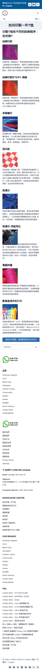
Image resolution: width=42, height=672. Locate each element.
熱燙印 (6, 190)
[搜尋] (36, 347)
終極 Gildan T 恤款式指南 (12, 628)
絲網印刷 (7, 41)
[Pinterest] (26, 667)
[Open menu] (38, 13)
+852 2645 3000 (26, 490)
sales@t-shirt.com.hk (17, 475)
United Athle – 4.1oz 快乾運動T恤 (15, 603)
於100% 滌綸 (19, 77)
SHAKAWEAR (7, 413)
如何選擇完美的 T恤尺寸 (11, 641)
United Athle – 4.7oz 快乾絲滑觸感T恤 (17, 607)
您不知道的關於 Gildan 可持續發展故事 (17, 635)
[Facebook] (14, 667)
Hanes (5, 568)
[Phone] (38, 4)
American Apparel (9, 375)
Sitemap (5, 463)
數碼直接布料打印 (12, 301)
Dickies (5, 396)
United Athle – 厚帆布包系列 (13, 621)
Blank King (6, 382)
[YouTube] (10, 667)
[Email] (34, 4)
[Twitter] (18, 667)
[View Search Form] (4, 19)
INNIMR (5, 403)
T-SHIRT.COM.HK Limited (16, 470)
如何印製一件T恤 (9, 502)
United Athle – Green (11, 600)
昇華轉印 (7, 113)
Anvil (4, 378)
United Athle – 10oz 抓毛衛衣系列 (15, 617)
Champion (6, 385)
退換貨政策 (6, 446)
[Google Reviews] (38, 667)
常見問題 (5, 648)
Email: (5, 475)
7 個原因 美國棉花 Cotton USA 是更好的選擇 (20, 631)
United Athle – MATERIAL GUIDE (15, 596)
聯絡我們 (5, 436)
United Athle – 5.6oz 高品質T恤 (15, 610)
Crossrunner (7, 392)
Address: (6, 479)
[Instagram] (22, 667)
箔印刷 (6, 149)
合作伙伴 (5, 450)
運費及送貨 (6, 443)
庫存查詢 (5, 453)
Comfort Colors (8, 389)
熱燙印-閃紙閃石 (11, 226)
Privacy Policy (8, 460)
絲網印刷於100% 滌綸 (11, 530)
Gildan (5, 399)
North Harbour (8, 406)
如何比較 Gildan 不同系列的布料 (15, 638)
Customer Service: (10, 490)
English (12, 662)
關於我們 (5, 432)
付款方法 (5, 439)
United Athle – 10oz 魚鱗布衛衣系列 (16, 614)
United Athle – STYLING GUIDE (15, 593)
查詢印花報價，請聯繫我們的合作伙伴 (21, 340)
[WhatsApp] (30, 4)
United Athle (7, 410)
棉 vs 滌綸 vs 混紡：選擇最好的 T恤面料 (18, 624)
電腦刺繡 (7, 265)
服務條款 (5, 457)
